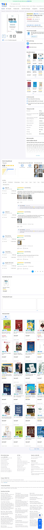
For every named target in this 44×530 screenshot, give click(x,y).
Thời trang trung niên (20, 498)
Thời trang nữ (18, 493)
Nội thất (34, 514)
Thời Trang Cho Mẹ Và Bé (5, 494)
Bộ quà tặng (34, 525)
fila (13, 488)
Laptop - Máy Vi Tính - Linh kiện (36, 505)
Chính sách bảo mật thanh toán (22, 461)
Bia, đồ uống (5, 506)
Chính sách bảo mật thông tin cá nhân (23, 462)
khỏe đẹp (24, 6)
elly (29, 487)
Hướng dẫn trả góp (4, 467)
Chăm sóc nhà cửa (7, 509)
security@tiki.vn (9, 471)
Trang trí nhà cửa (32, 512)
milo (31, 487)
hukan (9, 488)
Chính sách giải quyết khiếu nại (22, 463)
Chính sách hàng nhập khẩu (5, 468)
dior (4, 487)
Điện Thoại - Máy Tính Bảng (6, 511)
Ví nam (16, 525)
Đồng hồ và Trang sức (34, 501)
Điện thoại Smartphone (4, 512)
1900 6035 (5, 482)
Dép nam (20, 516)
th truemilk (12, 487)
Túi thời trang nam (19, 524)
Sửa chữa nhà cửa (34, 513)
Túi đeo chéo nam (21, 525)
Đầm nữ (19, 494)
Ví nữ (26, 521)
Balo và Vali (32, 493)
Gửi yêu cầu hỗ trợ (4, 460)
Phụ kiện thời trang (33, 497)
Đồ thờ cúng (34, 517)
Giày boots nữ (19, 511)
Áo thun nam (17, 501)
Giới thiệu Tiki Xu (20, 466)
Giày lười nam (17, 515)
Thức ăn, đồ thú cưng (6, 508)
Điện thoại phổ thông (6, 513)
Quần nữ (22, 494)
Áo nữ (16, 494)
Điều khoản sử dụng (20, 465)
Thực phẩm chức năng (6, 518)
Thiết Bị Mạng (35, 508)
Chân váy (22, 496)
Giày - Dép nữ (18, 508)
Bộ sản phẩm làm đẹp (7, 523)
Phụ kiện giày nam (20, 517)
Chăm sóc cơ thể (6, 519)
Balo (30, 494)
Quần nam (21, 501)
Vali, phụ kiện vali (40, 495)
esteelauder (8, 487)
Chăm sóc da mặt (4, 517)
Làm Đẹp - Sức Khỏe (5, 516)
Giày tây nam (22, 515)
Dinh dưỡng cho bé (6, 497)
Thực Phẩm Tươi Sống (5, 501)
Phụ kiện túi (26, 522)
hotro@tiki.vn (9, 470)
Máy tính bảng (5, 514)
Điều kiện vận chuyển (20, 470)
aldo (37, 487)
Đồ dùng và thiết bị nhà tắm (36, 515)
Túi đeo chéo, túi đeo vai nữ (19, 521)
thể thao (34, 6)
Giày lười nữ (24, 511)
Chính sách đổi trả (4, 466)
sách (31, 6)
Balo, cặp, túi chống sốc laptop (36, 495)
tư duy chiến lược (39, 6)
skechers (34, 487)
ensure (21, 487)
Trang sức (31, 502)
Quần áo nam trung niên (21, 505)
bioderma (27, 487)
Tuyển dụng (19, 459)
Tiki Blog (18, 458)
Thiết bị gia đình (9, 527)
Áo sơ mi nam (22, 502)
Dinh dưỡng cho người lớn (7, 498)
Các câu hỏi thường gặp (5, 459)
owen (18, 487)
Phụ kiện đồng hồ (34, 503)
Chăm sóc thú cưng (33, 521)
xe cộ (16, 6)
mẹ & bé (19, 6)
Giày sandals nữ (21, 510)
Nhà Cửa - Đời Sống (34, 511)
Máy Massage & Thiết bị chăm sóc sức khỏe (7, 520)
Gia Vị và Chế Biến (35, 523)
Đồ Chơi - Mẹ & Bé (4, 493)
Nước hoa (4, 523)
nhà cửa (27, 6)
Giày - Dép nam (18, 514)
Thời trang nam (18, 500)
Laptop (39, 509)
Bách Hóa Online (33, 520)
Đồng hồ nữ (35, 502)
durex (24, 487)
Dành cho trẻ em (5, 507)
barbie (16, 487)
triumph (40, 487)
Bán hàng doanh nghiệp (21, 469)
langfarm (5, 488)
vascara (2, 487)
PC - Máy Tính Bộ (34, 509)
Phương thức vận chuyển (5, 463)
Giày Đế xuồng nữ (22, 512)
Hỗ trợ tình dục (9, 523)
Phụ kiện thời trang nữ (33, 498)
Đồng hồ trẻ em (40, 503)
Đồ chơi (11, 494)
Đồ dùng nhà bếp (4, 527)
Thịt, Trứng (6, 503)
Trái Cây (2, 503)
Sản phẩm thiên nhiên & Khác (6, 521)
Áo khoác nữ (23, 495)
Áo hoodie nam (19, 503)
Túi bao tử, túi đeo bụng (24, 526)
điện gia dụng (12, 6)
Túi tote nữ (21, 522)
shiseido (2, 488)
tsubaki (15, 488)
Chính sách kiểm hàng (4, 464)
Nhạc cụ (37, 517)
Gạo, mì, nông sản (6, 505)
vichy (11, 488)
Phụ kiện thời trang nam (36, 499)
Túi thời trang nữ (18, 520)
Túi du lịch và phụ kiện (35, 494)
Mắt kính (38, 498)
